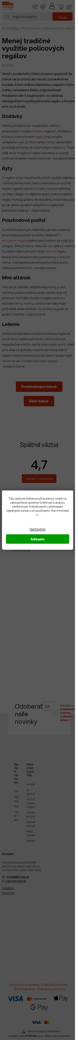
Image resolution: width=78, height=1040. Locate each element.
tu (37, 514)
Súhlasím (37, 539)
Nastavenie (37, 529)
